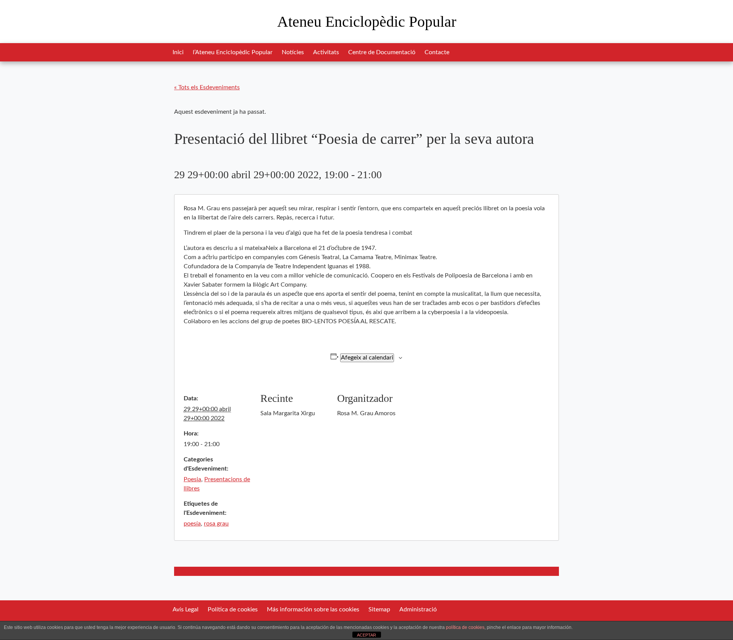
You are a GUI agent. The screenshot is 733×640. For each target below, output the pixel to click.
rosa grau (216, 524)
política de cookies (465, 627)
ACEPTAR (366, 635)
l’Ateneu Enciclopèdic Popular (233, 52)
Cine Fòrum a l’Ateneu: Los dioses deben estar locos (490, 571)
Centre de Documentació (381, 52)
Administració (418, 609)
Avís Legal (186, 609)
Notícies (293, 52)
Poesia (192, 479)
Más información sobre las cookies (313, 609)
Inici (178, 52)
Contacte (437, 52)
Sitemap (379, 609)
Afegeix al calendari (367, 358)
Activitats (326, 52)
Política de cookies (233, 609)
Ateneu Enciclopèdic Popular (366, 21)
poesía (192, 524)
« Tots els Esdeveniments (207, 87)
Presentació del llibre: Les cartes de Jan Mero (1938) (243, 571)
